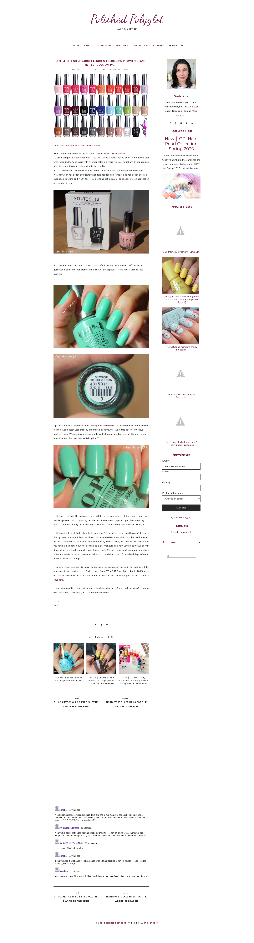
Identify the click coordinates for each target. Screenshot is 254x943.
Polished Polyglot (127, 19)
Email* (165, 461)
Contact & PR (140, 45)
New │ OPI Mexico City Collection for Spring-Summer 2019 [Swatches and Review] (133, 680)
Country (166, 482)
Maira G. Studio (149, 923)
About (88, 45)
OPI (119, 70)
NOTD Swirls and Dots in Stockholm (181, 396)
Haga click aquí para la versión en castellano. (77, 145)
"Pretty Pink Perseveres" (103, 425)
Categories (103, 45)
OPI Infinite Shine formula (112, 153)
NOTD (115, 70)
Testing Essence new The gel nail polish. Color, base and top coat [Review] (181, 299)
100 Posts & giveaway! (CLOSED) (181, 252)
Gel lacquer (87, 70)
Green (96, 70)
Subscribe (122, 45)
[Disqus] (101, 760)
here (70, 183)
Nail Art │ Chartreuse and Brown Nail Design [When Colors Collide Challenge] (101, 680)
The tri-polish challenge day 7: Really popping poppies (181, 444)
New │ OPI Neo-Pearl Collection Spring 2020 (181, 143)
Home (76, 45)
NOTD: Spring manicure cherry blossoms (181, 348)
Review (125, 70)
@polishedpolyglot (181, 517)
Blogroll (158, 45)
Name (165, 471)
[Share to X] (96, 624)
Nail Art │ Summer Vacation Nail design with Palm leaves (69, 679)
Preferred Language (173, 493)
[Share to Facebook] (101, 624)
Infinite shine (106, 70)
